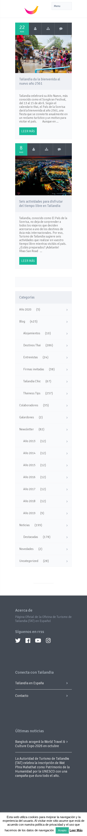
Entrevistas (30, 357)
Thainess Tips (31, 393)
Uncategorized (28, 561)
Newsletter (26, 429)
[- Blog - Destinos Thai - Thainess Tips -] (48, 29)
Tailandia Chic (32, 381)
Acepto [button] (62, 830)
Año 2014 (29, 453)
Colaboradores (28, 405)
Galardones (26, 417)
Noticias (24, 525)
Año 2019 (29, 513)
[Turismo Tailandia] (35, 29)
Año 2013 (29, 441)
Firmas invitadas (33, 369)
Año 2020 (25, 309)
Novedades (26, 549)
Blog (22, 321)
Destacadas (30, 537)
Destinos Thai (32, 345)
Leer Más (76, 830)
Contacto (21, 696)
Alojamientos (31, 333)
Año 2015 (29, 465)
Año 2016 (29, 477)
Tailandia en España (29, 683)
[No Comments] (61, 29)
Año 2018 (29, 501)
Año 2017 (29, 489)
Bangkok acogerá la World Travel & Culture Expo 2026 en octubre (40, 744)
